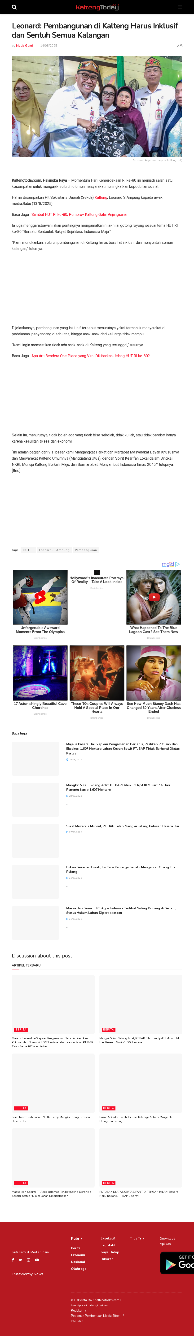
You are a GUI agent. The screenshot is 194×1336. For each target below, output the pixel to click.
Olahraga (78, 1269)
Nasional (78, 1262)
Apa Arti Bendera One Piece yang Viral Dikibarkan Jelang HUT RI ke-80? (90, 356)
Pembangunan (86, 550)
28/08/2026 (75, 796)
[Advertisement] (97, 290)
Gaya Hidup (110, 1252)
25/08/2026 (75, 919)
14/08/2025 (48, 46)
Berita (21, 1029)
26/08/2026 (75, 878)
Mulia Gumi (24, 46)
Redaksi (76, 1310)
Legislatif (108, 1245)
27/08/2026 (75, 832)
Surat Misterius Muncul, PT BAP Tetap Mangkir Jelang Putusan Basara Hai (122, 826)
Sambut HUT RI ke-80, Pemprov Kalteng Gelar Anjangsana (79, 214)
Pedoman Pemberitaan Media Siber (95, 1316)
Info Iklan (77, 1321)
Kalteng (101, 197)
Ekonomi (78, 1255)
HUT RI (28, 550)
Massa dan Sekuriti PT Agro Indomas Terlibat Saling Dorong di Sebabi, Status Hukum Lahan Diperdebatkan (121, 910)
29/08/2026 (75, 759)
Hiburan (107, 1259)
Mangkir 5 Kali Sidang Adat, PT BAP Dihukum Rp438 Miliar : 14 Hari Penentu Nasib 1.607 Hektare (139, 1040)
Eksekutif (108, 1238)
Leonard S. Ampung (54, 550)
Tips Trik (137, 1238)
